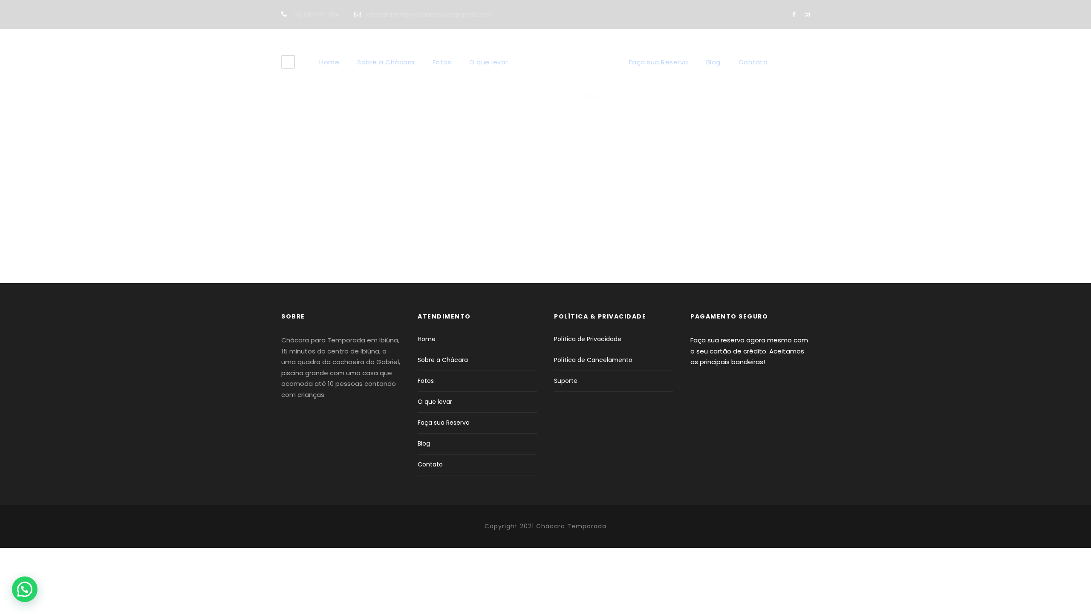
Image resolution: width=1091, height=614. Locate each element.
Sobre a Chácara (386, 62)
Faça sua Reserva (658, 62)
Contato (753, 62)
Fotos (442, 62)
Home (329, 62)
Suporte (565, 381)
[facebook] (794, 14)
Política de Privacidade (587, 339)
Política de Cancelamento (593, 360)
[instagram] (807, 14)
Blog (713, 62)
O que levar (488, 62)
